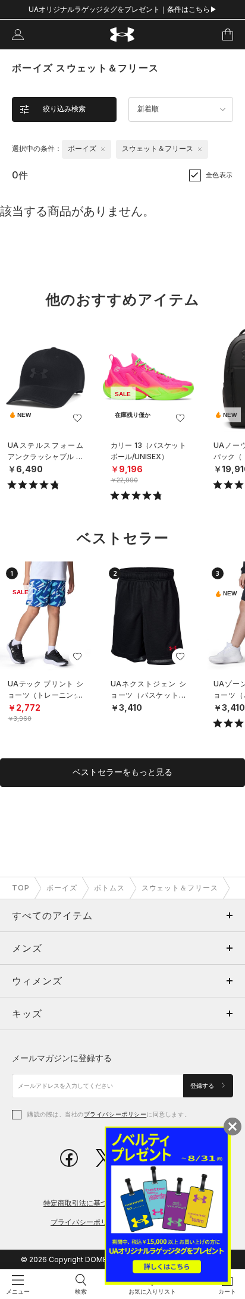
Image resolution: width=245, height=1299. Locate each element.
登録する (203, 1085)
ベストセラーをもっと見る (122, 772)
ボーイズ (61, 887)
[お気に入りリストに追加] (77, 418)
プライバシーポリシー (115, 1114)
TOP (21, 887)
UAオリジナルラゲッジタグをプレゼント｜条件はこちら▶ (123, 9)
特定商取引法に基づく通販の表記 (96, 1202)
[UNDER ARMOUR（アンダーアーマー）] (122, 35)
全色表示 (219, 175)
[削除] (102, 149)
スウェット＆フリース (180, 887)
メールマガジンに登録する (62, 1058)
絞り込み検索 (64, 109)
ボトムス (109, 887)
